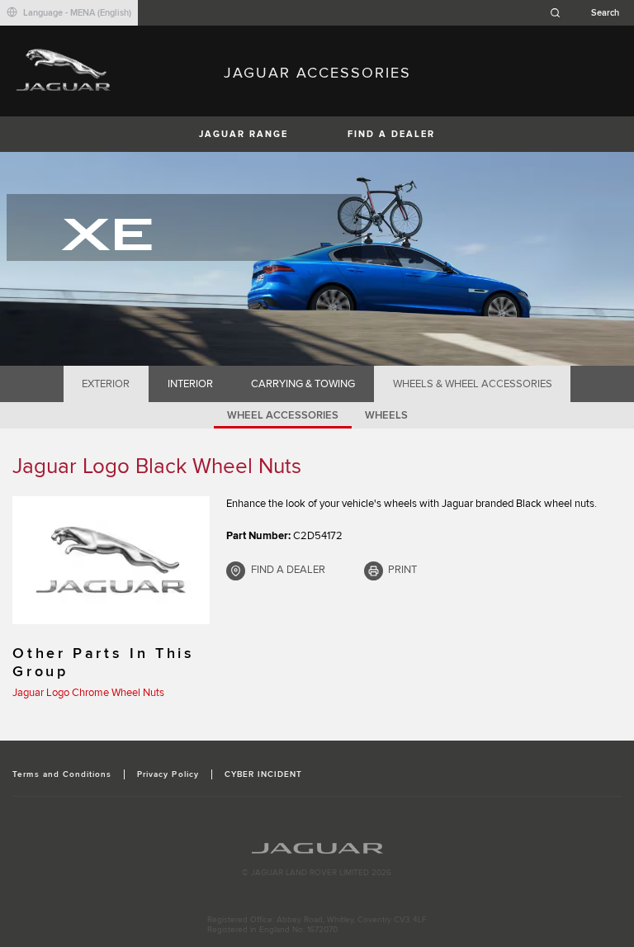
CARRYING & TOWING (303, 384)
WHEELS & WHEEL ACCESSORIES (472, 384)
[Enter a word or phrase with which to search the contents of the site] (589, 13)
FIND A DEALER (391, 134)
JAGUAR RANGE (243, 134)
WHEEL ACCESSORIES (282, 415)
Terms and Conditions (61, 774)
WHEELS (386, 415)
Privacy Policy (168, 774)
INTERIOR (190, 384)
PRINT (402, 569)
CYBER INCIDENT (264, 774)
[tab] (106, 384)
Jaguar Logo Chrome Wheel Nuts (88, 692)
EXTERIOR (106, 384)
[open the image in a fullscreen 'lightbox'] (111, 560)
